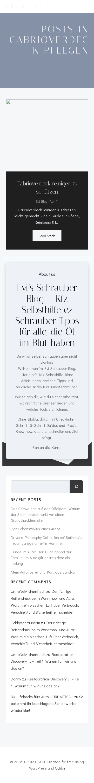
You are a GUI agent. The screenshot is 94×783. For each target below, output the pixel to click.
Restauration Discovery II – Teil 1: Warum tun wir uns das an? (43, 661)
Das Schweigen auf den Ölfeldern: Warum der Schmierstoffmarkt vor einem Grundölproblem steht (45, 514)
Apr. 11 (54, 201)
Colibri (60, 768)
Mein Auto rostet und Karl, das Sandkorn (44, 572)
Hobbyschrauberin (25, 622)
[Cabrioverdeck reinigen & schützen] (47, 134)
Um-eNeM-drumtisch (28, 591)
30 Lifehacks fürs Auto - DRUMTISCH (42, 696)
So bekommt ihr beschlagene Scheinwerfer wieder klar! (47, 703)
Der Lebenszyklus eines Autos (35, 528)
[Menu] (86, 6)
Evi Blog (41, 201)
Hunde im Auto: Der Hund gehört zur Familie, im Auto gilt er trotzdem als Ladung (41, 557)
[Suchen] (76, 486)
